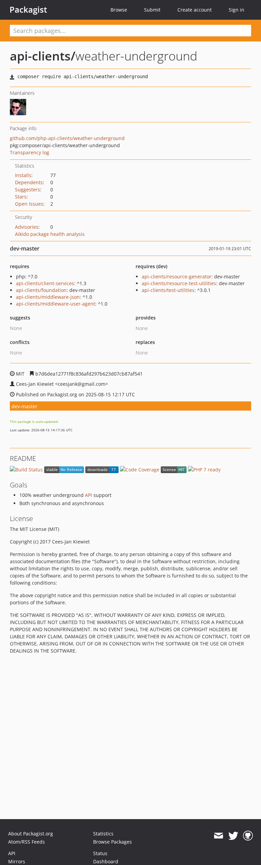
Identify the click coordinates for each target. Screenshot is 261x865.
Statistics (103, 833)
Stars (21, 196)
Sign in (236, 9)
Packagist (28, 9)
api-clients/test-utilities (168, 290)
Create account (194, 9)
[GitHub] (248, 836)
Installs (23, 175)
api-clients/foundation (41, 290)
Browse (118, 9)
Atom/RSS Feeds (26, 841)
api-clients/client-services (45, 283)
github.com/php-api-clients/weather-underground (67, 138)
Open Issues (29, 204)
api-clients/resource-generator (176, 276)
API (88, 495)
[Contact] (218, 836)
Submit (152, 9)
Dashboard (105, 861)
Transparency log (29, 152)
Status (100, 853)
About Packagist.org (30, 833)
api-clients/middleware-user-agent (55, 303)
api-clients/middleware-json (48, 297)
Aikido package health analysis (50, 234)
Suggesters (27, 189)
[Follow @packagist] (233, 836)
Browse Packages (112, 841)
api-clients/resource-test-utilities (179, 283)
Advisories (26, 227)
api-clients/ (42, 56)
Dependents (29, 182)
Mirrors (16, 861)
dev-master (24, 406)
